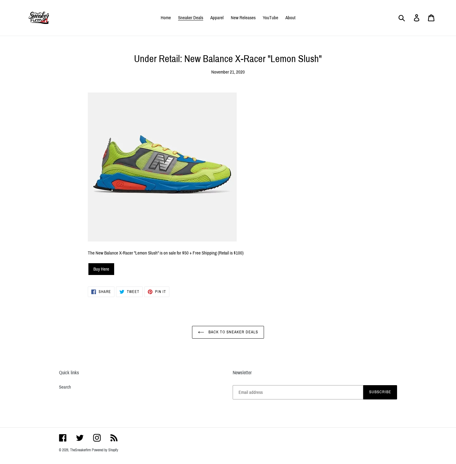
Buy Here (101, 269)
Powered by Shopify (105, 450)
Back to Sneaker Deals (232, 332)
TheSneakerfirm (80, 450)
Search (65, 387)
